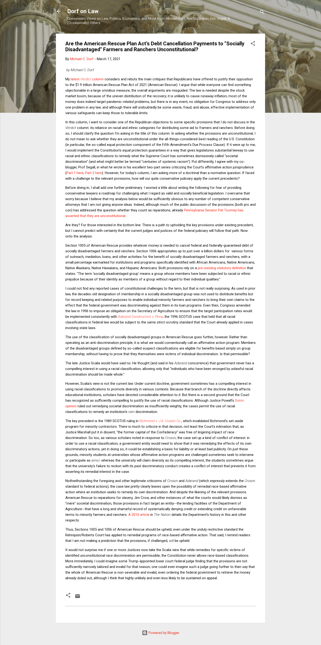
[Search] (262, 13)
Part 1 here (75, 173)
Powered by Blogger (163, 633)
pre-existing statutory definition (222, 268)
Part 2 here (93, 173)
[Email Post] (77, 598)
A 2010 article (138, 515)
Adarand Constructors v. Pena (140, 317)
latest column (87, 79)
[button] (253, 44)
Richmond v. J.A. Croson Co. (160, 421)
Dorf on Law (82, 11)
